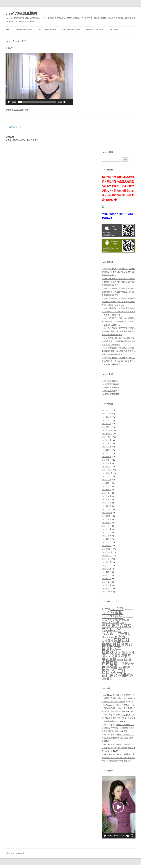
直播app (110, 637)
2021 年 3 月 (106, 539)
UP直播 (115, 620)
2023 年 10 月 (107, 437)
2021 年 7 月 (106, 526)
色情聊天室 (126, 663)
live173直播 (112, 612)
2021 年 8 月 (106, 522)
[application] (39, 79)
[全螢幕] (69, 102)
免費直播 (124, 620)
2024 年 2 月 (106, 423)
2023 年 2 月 (106, 463)
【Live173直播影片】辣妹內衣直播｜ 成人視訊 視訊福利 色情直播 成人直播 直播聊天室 (118, 718)
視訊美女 (110, 675)
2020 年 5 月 (106, 572)
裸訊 (105, 671)
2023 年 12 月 (107, 430)
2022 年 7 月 (106, 486)
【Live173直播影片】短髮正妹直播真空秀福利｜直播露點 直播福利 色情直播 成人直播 (118, 727)
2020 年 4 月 (106, 575)
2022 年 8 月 (106, 483)
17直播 (106, 609)
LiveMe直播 (128, 617)
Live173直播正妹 (108, 387)
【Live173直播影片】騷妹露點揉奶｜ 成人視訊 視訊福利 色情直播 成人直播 (118, 747)
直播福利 (109, 644)
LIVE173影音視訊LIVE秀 (23, 29)
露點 (104, 678)
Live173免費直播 (108, 381)
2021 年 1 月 (106, 545)
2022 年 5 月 (106, 493)
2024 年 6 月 (106, 410)
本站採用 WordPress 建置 (15, 853)
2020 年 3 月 (106, 578)
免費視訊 (105, 623)
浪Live (104, 637)
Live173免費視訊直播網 (47, 29)
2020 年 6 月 (106, 568)
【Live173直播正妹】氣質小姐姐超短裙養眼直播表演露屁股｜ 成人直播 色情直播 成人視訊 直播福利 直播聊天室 (118, 301)
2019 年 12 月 (107, 588)
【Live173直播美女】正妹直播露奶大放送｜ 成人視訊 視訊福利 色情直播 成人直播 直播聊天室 (118, 698)
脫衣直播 (109, 659)
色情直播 (110, 663)
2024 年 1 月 (106, 427)
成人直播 (123, 625)
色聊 (120, 667)
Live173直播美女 (108, 390)
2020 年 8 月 (106, 562)
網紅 (131, 652)
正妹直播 (124, 633)
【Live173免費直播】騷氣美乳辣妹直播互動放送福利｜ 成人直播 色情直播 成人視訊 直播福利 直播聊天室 (118, 281)
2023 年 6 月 (106, 450)
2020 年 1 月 (106, 585)
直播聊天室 (111, 648)
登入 (19, 139)
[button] (39, 78)
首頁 (7, 29)
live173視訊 (112, 616)
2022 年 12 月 (107, 470)
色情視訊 (109, 667)
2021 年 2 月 (106, 542)
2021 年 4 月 (106, 535)
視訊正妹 (118, 671)
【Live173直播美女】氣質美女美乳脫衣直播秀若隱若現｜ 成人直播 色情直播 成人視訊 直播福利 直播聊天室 (118, 361)
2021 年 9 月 (106, 519)
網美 (105, 656)
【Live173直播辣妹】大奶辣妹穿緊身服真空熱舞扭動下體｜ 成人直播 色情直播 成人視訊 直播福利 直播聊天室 (118, 351)
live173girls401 (14, 127)
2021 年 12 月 (107, 509)
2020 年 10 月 (107, 555)
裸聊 (126, 667)
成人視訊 (110, 633)
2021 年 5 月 (106, 532)
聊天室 (126, 655)
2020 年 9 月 (106, 559)
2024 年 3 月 (106, 420)
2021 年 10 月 (107, 516)
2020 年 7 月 (106, 565)
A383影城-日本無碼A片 (94, 29)
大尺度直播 (113, 622)
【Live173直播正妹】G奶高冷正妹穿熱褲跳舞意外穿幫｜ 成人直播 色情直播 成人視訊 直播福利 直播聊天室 (118, 341)
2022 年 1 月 (106, 506)
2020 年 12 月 (107, 549)
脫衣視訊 (120, 660)
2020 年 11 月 (107, 552)
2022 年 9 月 (106, 479)
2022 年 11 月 (107, 473)
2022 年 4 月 (106, 496)
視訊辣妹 (126, 675)
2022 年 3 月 (106, 499)
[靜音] (64, 102)
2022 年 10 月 (107, 476)
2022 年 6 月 (106, 489)
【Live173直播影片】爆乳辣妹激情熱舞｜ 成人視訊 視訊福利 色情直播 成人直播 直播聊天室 (118, 757)
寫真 (122, 622)
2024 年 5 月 (106, 414)
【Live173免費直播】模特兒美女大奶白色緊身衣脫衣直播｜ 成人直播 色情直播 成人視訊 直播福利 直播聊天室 (118, 331)
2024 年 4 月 (106, 417)
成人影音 (108, 625)
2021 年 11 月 (107, 512)
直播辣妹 (110, 652)
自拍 (127, 659)
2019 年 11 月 (107, 592)
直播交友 (120, 636)
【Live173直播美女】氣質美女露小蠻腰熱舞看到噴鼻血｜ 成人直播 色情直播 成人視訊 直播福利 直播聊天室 (118, 311)
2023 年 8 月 (106, 443)
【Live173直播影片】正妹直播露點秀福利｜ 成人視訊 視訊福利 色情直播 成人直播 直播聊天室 (118, 708)
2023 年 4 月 (106, 456)
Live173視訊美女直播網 (71, 29)
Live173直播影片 (108, 384)
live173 (117, 608)
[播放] (9, 102)
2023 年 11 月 (107, 433)
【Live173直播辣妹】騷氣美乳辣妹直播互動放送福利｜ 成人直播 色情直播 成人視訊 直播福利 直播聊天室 (118, 291)
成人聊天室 (111, 629)
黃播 (109, 679)
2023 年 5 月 (106, 453)
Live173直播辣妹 (108, 394)
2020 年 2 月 (106, 582)
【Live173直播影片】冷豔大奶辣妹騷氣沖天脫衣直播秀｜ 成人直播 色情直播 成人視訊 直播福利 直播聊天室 (118, 321)
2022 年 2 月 (106, 503)
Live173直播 (113, 29)
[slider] (37, 102)
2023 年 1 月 (106, 466)
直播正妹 (122, 640)
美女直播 (114, 656)
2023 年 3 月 (106, 460)
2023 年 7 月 (106, 446)
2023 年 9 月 (106, 440)
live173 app (128, 609)
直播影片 (107, 640)
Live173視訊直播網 (21, 13)
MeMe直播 (107, 620)
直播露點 (123, 652)
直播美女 (124, 644)
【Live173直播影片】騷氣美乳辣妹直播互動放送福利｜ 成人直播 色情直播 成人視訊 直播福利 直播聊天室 (118, 272)
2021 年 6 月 (106, 529)
